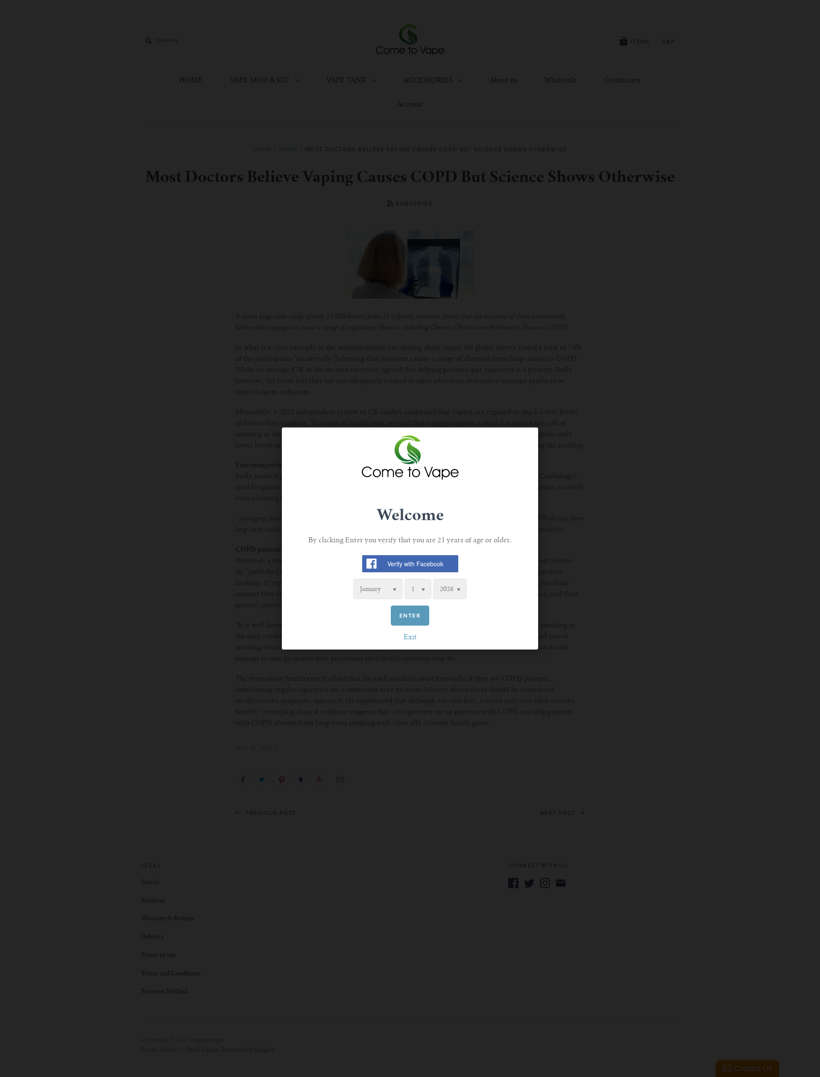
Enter (410, 615)
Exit (410, 637)
